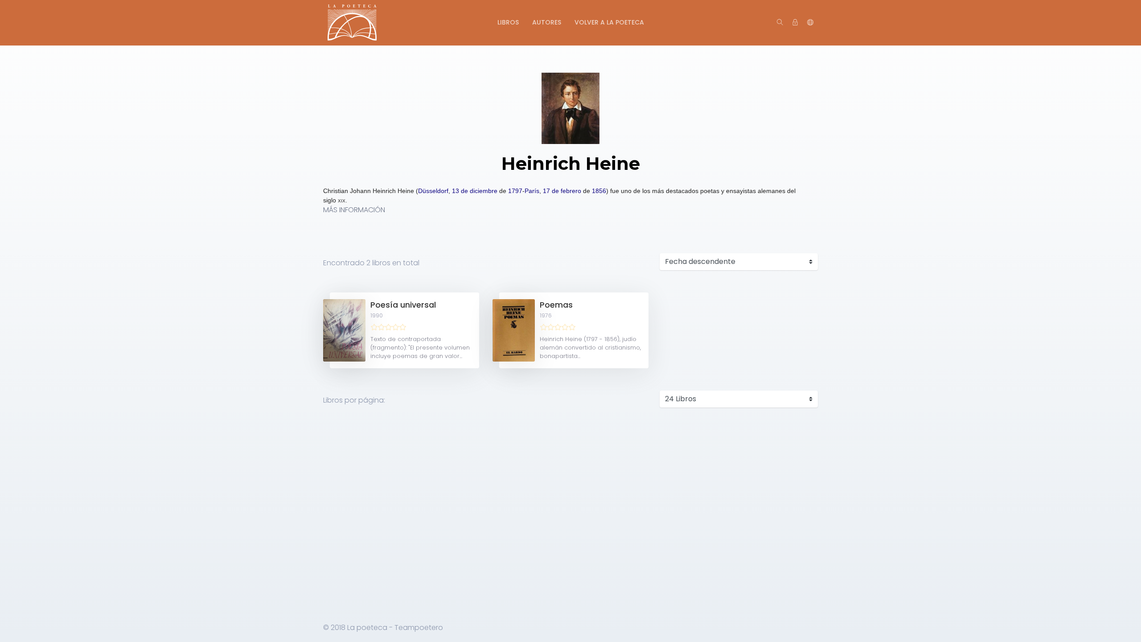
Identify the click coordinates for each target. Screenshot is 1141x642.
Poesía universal (403, 305)
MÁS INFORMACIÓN (354, 210)
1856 (599, 190)
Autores (546, 22)
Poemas (556, 305)
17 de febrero (562, 190)
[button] (810, 22)
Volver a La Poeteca (609, 22)
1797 (515, 190)
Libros (508, 22)
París (532, 190)
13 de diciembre (474, 190)
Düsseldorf (433, 190)
